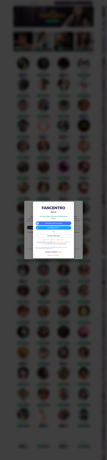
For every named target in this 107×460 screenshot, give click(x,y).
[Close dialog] (72, 203)
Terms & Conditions (60, 242)
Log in (60, 252)
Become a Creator (53, 255)
